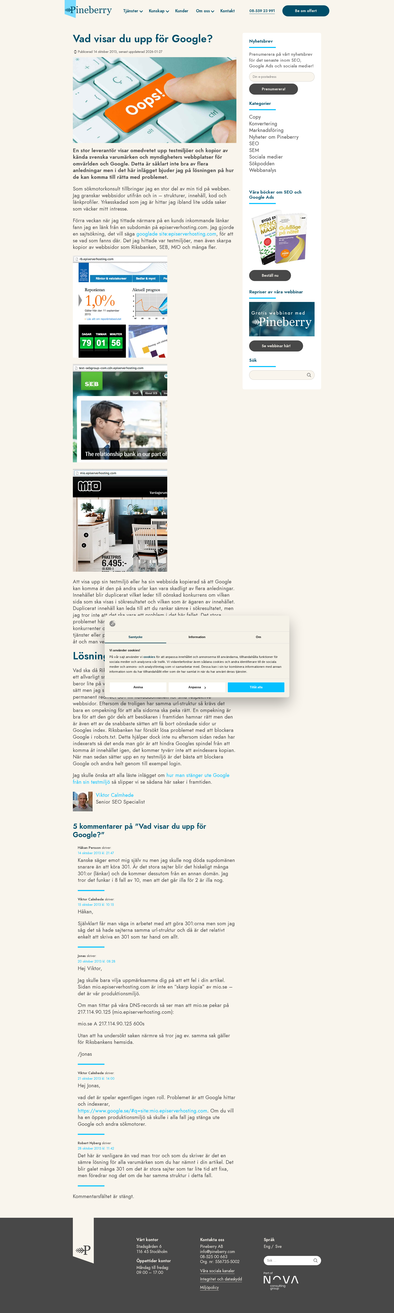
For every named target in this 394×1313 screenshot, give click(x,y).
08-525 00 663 (213, 1257)
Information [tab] (197, 637)
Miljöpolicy (209, 1287)
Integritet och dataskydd (221, 1279)
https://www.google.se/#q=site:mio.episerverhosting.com (142, 1110)
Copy (255, 116)
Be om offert (306, 11)
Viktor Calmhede (115, 795)
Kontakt (227, 11)
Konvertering (263, 123)
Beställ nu (270, 275)
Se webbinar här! (276, 346)
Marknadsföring (266, 130)
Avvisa (138, 687)
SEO (254, 143)
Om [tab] (258, 637)
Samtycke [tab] (135, 637)
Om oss (203, 11)
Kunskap (157, 11)
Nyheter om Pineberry (274, 137)
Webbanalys (262, 170)
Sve (278, 1246)
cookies (149, 657)
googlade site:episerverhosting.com (176, 233)
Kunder (181, 11)
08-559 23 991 (262, 11)
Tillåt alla (256, 687)
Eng (267, 1246)
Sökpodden (262, 163)
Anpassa (194, 687)
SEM (254, 150)
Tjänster (130, 11)
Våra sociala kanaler (217, 1271)
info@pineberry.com (217, 1252)
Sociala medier (266, 156)
